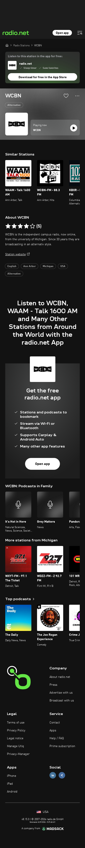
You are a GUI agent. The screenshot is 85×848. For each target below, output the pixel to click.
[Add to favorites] (66, 95)
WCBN (37, 130)
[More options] (77, 95)
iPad (10, 783)
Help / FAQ (56, 738)
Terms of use (15, 722)
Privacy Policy (16, 730)
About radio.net (59, 677)
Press (53, 684)
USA (62, 266)
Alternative (14, 105)
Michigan (48, 266)
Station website (15, 254)
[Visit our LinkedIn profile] (52, 775)
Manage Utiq (15, 746)
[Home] (7, 45)
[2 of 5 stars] (14, 226)
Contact (54, 722)
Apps (52, 730)
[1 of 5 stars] (8, 226)
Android (12, 791)
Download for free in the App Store (43, 77)
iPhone (11, 775)
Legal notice (15, 738)
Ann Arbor (29, 266)
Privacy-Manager (18, 754)
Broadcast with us (61, 700)
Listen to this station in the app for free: (35, 56)
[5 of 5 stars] (32, 226)
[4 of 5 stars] (26, 226)
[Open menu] (79, 32)
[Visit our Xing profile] (62, 775)
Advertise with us (61, 692)
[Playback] (73, 127)
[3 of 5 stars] (20, 226)
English (11, 266)
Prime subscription (62, 746)
